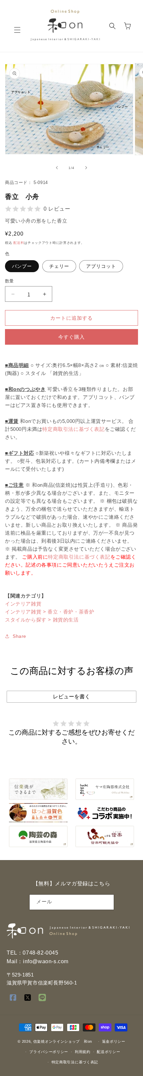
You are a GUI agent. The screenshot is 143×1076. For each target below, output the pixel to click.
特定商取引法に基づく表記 (73, 429)
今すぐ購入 (71, 337)
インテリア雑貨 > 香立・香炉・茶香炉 (49, 612)
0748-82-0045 (40, 953)
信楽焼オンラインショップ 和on (62, 1041)
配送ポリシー (108, 1052)
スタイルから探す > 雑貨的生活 (42, 620)
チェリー (59, 266)
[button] (17, 30)
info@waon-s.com (46, 961)
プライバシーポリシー (48, 1052)
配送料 (18, 243)
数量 (9, 280)
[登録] (106, 902)
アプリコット (101, 266)
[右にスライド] (86, 167)
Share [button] (19, 636)
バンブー (22, 266)
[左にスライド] (57, 167)
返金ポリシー (113, 1041)
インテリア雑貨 (23, 604)
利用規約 (82, 1052)
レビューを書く (71, 696)
